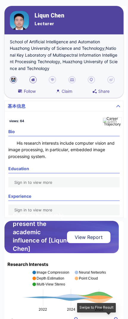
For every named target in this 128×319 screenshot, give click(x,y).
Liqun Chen (49, 15)
